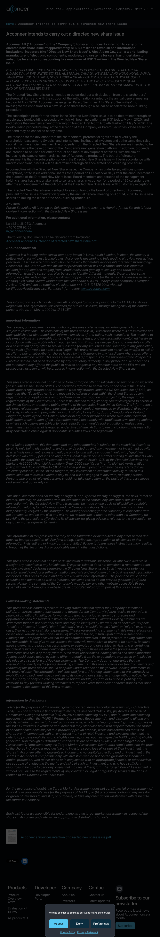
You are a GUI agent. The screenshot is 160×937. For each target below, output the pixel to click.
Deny (79, 923)
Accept (58, 923)
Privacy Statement (87, 932)
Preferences (101, 923)
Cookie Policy (67, 932)
